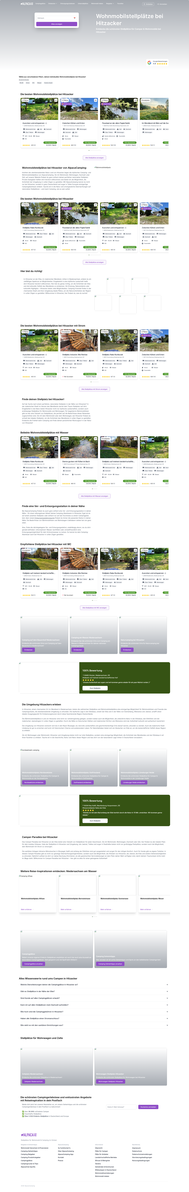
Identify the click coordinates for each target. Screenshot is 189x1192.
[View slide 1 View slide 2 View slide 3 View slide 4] (158, 109)
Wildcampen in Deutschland (105, 1170)
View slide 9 (79, 118)
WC (33, 83)
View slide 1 (36, 118)
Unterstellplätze (83, 3)
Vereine (98, 1164)
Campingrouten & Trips (29, 1164)
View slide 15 (85, 568)
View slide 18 (127, 568)
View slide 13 (84, 118)
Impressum (136, 1148)
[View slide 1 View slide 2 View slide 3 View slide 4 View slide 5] (79, 447)
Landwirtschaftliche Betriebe (106, 1157)
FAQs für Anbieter (101, 1154)
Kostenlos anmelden (148, 1107)
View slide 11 (119, 568)
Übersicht (98, 1148)
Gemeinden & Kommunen (104, 1167)
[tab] (90, 150)
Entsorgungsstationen (67, 3)
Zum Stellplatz (95, 688)
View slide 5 (112, 568)
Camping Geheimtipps (29, 1151)
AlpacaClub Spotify (28, 1167)
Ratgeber (109, 3)
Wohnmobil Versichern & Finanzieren (34, 1148)
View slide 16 (125, 568)
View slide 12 (83, 118)
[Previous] (22, 109)
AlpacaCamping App (65, 1154)
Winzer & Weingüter (102, 1160)
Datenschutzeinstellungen (142, 1154)
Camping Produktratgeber (30, 1157)
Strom (28, 83)
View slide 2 (37, 118)
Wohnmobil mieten (102, 1176)
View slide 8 (78, 118)
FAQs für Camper (101, 1151)
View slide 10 (79, 568)
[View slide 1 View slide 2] (119, 447)
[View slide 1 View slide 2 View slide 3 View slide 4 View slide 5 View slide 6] (39, 109)
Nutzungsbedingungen (141, 1160)
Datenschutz (137, 1151)
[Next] (56, 109)
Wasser (39, 83)
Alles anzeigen (56, 24)
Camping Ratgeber (28, 1154)
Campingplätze (40, 3)
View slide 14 (85, 118)
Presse (60, 1160)
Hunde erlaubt (48, 83)
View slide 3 (38, 118)
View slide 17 (126, 568)
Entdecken (51, 3)
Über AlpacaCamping (66, 1151)
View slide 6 (42, 118)
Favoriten (120, 3)
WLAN (21, 83)
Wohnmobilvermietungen (104, 1173)
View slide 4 (114, 118)
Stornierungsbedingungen (142, 1157)
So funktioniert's (64, 1148)
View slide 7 (77, 118)
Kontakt (61, 1157)
